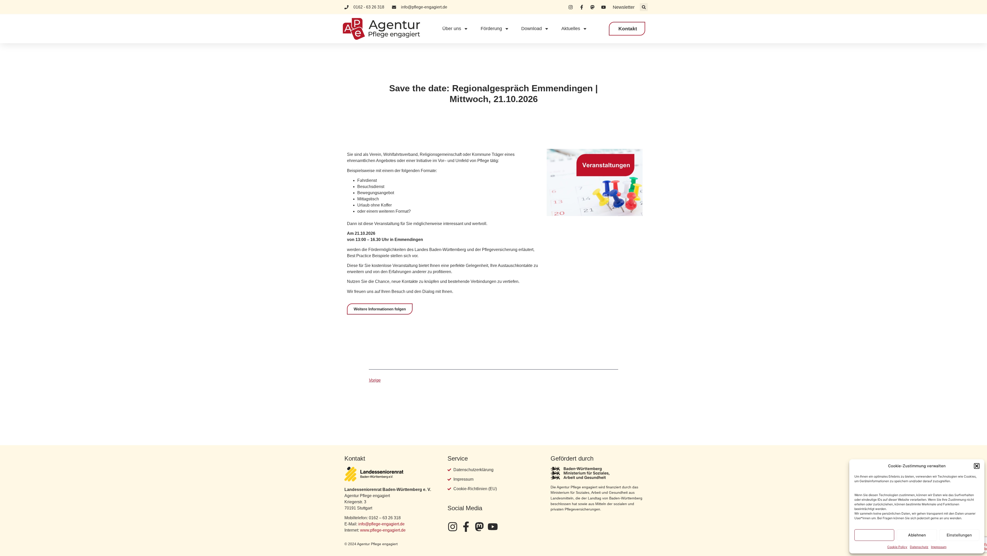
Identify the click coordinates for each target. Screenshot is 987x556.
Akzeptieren (874, 535)
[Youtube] (493, 527)
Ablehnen (917, 535)
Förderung (491, 28)
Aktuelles (570, 28)
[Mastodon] (479, 527)
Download (531, 28)
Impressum (938, 547)
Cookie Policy (897, 547)
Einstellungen (959, 535)
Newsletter (624, 7)
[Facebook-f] (466, 527)
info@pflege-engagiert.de (381, 524)
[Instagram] (452, 527)
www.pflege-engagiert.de (383, 530)
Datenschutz (919, 547)
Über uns (451, 28)
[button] (976, 466)
